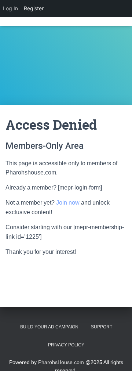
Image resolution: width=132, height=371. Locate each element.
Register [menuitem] (34, 8)
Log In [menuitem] (10, 8)
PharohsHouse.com (61, 362)
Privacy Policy (66, 344)
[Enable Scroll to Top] (117, 356)
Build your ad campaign (49, 326)
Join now (68, 202)
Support (101, 326)
